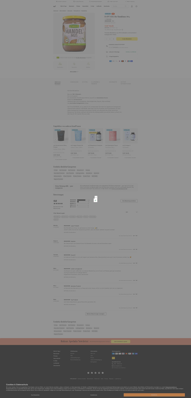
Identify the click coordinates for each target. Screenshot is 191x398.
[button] (96, 197)
